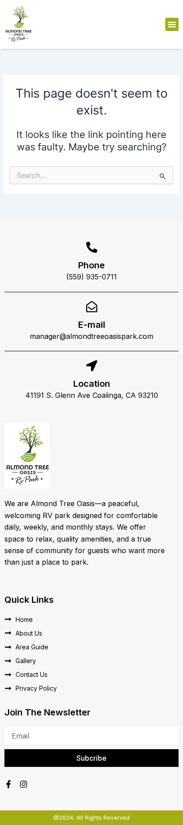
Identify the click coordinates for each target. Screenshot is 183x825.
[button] (172, 24)
